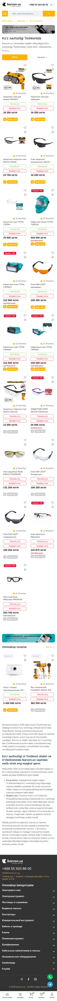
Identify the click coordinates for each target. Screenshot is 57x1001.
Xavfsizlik (21, 21)
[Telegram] (21, 979)
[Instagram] (35, 979)
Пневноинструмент (13, 938)
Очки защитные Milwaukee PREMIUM (12, 598)
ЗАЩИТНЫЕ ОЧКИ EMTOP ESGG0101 (39, 410)
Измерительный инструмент (18, 920)
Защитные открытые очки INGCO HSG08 (14, 160)
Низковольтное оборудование (19, 957)
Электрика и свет (11, 890)
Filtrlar (15, 57)
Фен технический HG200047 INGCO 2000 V (41, 689)
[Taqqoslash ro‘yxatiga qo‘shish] (25, 69)
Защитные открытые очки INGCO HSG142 (14, 410)
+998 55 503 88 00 (38, 4)
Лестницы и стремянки (15, 902)
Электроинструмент (13, 896)
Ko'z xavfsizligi (36, 21)
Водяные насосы (11, 908)
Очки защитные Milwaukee (38, 535)
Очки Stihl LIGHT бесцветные (38, 473)
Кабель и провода (12, 926)
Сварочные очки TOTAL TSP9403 (14, 285)
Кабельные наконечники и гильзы (21, 950)
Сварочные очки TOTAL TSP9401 (41, 348)
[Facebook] (28, 979)
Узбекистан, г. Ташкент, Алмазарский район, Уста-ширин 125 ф (25, 877)
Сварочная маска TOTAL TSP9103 (42, 223)
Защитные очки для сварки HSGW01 (12, 98)
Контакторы (8, 914)
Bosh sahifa (7, 21)
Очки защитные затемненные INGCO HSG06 (40, 160)
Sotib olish (12, 119)
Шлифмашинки (10, 944)
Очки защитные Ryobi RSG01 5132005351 (13, 473)
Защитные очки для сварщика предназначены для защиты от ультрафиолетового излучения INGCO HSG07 (40, 98)
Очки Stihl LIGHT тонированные (10, 535)
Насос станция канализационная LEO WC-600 (13, 689)
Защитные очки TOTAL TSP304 (13, 223)
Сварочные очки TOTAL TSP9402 (14, 348)
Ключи (5, 932)
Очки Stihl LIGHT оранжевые (38, 285)
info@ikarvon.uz (9, 873)
